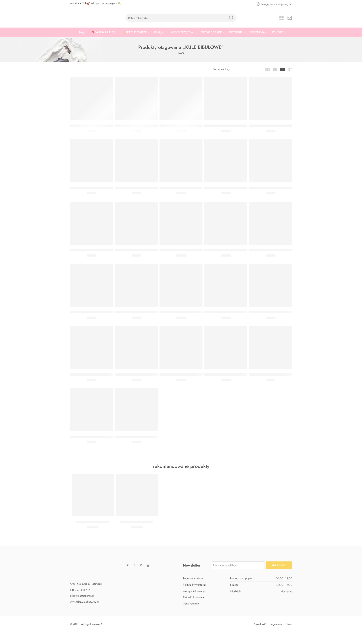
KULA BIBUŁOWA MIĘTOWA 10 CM (274, 374)
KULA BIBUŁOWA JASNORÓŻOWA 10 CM (234, 250)
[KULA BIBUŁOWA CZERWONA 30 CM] (225, 160)
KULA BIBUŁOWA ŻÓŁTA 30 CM (227, 126)
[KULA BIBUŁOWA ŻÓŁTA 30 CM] (225, 98)
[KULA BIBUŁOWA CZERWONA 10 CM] (136, 160)
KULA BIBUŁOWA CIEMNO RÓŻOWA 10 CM (146, 126)
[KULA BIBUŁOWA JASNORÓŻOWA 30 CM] (181, 285)
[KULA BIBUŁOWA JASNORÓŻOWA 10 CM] (225, 223)
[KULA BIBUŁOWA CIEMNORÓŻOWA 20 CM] (91, 223)
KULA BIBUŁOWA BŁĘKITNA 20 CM (185, 374)
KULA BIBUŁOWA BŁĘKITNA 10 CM (229, 374)
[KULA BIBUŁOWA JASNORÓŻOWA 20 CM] (181, 223)
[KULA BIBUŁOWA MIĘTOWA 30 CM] (136, 285)
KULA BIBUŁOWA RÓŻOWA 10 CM (94, 437)
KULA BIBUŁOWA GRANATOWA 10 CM (97, 312)
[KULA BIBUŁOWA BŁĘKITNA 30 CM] (91, 347)
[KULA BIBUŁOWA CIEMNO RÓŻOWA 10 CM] (136, 98)
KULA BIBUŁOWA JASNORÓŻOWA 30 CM (189, 312)
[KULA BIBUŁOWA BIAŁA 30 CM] (270, 285)
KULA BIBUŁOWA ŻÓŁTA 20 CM (92, 188)
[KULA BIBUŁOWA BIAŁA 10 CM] (136, 409)
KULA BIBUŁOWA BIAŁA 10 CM (137, 437)
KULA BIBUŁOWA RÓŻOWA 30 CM (229, 312)
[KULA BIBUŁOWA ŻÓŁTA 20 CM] (91, 160)
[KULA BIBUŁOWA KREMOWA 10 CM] (270, 223)
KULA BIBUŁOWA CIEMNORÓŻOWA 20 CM (101, 250)
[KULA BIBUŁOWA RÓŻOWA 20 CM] (136, 223)
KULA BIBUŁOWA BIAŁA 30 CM (271, 312)
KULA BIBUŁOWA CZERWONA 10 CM (142, 188)
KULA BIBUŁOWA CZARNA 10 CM (184, 126)
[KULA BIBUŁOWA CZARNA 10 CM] (181, 98)
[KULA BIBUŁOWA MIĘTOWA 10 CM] (270, 347)
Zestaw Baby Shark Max (136, 522)
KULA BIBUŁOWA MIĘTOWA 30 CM (140, 312)
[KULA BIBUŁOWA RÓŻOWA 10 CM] (91, 409)
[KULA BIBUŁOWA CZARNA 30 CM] (270, 98)
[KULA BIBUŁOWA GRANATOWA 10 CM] (91, 285)
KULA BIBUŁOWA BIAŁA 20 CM (271, 188)
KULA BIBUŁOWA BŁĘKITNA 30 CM (95, 374)
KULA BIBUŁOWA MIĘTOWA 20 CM (140, 374)
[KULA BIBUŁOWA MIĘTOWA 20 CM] (136, 347)
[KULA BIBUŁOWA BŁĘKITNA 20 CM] (181, 347)
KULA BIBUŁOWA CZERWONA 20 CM (187, 188)
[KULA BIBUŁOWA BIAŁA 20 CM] (270, 160)
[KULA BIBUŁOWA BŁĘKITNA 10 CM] (225, 347)
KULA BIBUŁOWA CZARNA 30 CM (273, 126)
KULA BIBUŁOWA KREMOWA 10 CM (275, 250)
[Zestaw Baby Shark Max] (137, 495)
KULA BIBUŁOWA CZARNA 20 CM (94, 126)
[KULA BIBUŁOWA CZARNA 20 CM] (91, 98)
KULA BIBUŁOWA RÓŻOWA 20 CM (139, 250)
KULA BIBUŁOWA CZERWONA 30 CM (231, 188)
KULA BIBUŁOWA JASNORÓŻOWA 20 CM (189, 250)
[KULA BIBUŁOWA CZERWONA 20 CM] (181, 160)
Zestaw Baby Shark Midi (92, 522)
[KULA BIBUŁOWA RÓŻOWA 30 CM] (225, 285)
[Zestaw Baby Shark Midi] (93, 495)
